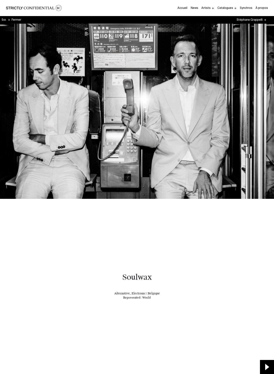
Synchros (246, 8)
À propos (262, 8)
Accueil (182, 8)
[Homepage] (34, 8)
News (194, 8)
